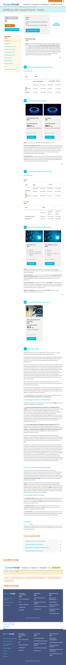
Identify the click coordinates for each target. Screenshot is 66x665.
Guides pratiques (53, 602)
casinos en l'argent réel (8, 623)
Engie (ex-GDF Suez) (23, 604)
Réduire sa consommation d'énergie (40, 644)
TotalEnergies (22, 607)
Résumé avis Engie (9, 63)
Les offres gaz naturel (10, 49)
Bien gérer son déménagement (52, 598)
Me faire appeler (13, 29)
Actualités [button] (53, 4)
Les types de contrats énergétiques (54, 609)
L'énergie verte (37, 650)
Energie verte (8, 580)
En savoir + (31, 137)
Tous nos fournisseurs (24, 599)
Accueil (6, 571)
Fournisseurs (25, 567)
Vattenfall (21, 610)
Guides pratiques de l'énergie (56, 642)
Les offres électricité (10, 55)
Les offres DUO (8, 57)
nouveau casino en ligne (9, 624)
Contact (60, 4)
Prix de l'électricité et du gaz (40, 640)
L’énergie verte (37, 609)
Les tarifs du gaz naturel (10, 46)
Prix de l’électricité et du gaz (39, 598)
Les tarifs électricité (9, 52)
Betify (4, 628)
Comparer (8, 25)
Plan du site (6, 605)
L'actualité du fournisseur (11, 69)
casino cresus (6, 626)
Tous (6, 577)
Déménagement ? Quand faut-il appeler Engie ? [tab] (37, 547)
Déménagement (45, 4)
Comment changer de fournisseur (54, 645)
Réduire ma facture (56, 1)
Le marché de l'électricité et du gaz (56, 654)
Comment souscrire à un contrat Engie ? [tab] (35, 541)
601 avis (34, 132)
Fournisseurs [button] (26, 4)
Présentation (8, 43)
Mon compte (57, 567)
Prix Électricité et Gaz (17, 577)
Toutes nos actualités (39, 638)
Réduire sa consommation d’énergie (35, 577)
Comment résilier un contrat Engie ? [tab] (34, 544)
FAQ (5, 66)
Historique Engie (8, 60)
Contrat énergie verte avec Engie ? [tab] (34, 550)
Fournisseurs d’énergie (54, 577)
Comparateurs (33, 567)
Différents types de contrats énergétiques (56, 650)
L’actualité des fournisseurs (40, 606)
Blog (49, 567)
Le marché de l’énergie (54, 613)
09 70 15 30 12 (33, 30)
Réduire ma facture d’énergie (8, 599)
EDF (20, 601)
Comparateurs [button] (35, 4)
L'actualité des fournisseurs (40, 647)
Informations (8, 40)
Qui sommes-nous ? (8, 602)
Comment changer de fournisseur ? (54, 605)
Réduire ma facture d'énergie (9, 638)
